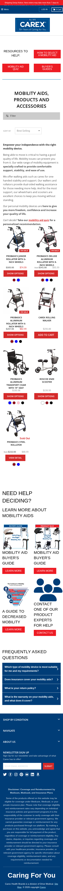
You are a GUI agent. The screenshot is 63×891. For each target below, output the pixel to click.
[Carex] (32, 25)
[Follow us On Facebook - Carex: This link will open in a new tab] (10, 774)
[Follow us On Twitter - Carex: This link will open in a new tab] (5, 774)
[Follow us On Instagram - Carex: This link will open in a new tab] (16, 774)
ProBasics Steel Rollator (16, 443)
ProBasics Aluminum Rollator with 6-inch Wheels (16, 322)
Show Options (15, 273)
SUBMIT (48, 766)
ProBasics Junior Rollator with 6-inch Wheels (16, 259)
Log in (44, 9)
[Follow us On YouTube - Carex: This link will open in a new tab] (27, 774)
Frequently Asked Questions (24, 654)
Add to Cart (46, 335)
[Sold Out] (16, 423)
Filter (13, 116)
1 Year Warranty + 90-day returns (33, 39)
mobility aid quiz (39, 220)
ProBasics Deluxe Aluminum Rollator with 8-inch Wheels (47, 260)
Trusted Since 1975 (54, 39)
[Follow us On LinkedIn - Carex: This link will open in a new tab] (32, 774)
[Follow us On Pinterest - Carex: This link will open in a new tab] (21, 774)
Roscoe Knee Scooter (47, 380)
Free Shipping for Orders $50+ (11, 39)
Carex (43, 887)
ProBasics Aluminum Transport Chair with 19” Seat (16, 383)
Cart (58, 10)
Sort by (7, 131)
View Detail (15, 457)
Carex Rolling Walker (47, 319)
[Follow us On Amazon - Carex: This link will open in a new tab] (38, 774)
